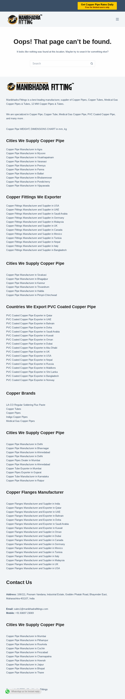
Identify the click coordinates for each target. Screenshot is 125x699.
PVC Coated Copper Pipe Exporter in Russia (30, 363)
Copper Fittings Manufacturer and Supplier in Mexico (34, 233)
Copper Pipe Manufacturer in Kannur (25, 283)
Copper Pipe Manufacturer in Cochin (25, 648)
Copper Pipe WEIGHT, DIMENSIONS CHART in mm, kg (36, 129)
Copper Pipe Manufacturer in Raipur (25, 480)
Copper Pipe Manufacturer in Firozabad (27, 652)
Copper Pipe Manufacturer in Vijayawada (27, 185)
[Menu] (117, 19)
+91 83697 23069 (24, 613)
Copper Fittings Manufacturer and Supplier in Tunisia (34, 238)
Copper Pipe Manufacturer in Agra (24, 149)
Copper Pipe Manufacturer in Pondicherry (28, 181)
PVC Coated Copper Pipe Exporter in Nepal (29, 359)
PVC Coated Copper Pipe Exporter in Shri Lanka (32, 371)
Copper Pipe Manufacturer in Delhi (24, 444)
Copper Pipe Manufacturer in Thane (25, 672)
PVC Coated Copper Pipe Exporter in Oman (29, 339)
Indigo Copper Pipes (17, 416)
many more (17, 118)
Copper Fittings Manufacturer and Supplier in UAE (32, 209)
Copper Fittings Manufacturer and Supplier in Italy (32, 246)
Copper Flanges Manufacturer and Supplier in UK (32, 564)
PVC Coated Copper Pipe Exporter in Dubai (29, 343)
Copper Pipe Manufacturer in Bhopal (25, 668)
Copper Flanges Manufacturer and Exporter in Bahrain (34, 515)
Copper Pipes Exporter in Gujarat (23, 472)
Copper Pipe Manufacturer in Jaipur (25, 664)
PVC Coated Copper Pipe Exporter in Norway (30, 380)
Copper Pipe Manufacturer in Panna (25, 169)
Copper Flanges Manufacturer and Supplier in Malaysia (35, 560)
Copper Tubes (13, 408)
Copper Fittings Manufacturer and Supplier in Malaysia (35, 221)
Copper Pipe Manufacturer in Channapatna (28, 656)
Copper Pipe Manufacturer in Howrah (26, 660)
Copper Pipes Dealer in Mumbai (23, 460)
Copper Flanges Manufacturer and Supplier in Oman (34, 531)
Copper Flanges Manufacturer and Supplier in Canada (34, 540)
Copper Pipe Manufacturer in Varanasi (26, 161)
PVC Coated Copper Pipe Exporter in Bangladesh (32, 376)
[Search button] (92, 63)
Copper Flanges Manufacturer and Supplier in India (33, 503)
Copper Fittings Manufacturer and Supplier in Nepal (33, 241)
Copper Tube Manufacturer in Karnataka (27, 476)
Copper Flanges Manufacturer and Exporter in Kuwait (34, 528)
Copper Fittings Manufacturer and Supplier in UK (31, 225)
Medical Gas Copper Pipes (20, 421)
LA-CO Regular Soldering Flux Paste (25, 404)
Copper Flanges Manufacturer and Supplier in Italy (32, 556)
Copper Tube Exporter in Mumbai (23, 468)
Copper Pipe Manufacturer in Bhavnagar (27, 448)
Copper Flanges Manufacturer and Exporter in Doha (33, 519)
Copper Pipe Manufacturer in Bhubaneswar (29, 177)
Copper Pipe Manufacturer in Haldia (25, 291)
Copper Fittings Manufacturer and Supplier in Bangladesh (36, 250)
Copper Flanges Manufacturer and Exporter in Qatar (33, 507)
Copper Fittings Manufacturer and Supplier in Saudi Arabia (36, 213)
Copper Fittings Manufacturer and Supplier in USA (32, 205)
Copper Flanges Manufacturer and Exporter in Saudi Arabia (37, 523)
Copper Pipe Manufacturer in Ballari (25, 173)
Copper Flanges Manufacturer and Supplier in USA (33, 568)
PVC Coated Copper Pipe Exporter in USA (28, 355)
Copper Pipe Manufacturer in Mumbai (26, 636)
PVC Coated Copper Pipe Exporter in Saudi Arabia (33, 331)
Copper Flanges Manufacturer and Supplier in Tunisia (34, 552)
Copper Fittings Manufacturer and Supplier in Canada (34, 229)
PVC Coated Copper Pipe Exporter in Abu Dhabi (31, 347)
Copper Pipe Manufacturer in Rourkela (26, 644)
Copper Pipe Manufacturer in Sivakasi (26, 274)
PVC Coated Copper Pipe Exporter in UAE (28, 319)
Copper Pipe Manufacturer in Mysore (25, 153)
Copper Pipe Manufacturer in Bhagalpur (27, 278)
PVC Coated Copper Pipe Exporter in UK (28, 351)
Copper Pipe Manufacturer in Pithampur (27, 640)
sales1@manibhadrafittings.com (31, 608)
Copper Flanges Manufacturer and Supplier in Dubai (33, 536)
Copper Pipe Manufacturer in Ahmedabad (28, 452)
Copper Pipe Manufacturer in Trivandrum (27, 286)
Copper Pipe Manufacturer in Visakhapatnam (30, 157)
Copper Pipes (13, 412)
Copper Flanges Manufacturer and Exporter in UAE (33, 511)
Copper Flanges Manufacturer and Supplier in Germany (35, 544)
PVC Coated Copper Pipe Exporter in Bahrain (30, 323)
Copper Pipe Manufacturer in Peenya (25, 165)
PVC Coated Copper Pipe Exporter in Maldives (31, 367)
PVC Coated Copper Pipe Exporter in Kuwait (29, 335)
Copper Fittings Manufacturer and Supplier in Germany (35, 217)
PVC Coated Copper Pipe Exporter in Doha (29, 327)
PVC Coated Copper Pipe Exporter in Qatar (29, 315)
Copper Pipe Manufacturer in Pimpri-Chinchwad (31, 295)
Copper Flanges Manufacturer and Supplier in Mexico (34, 548)
